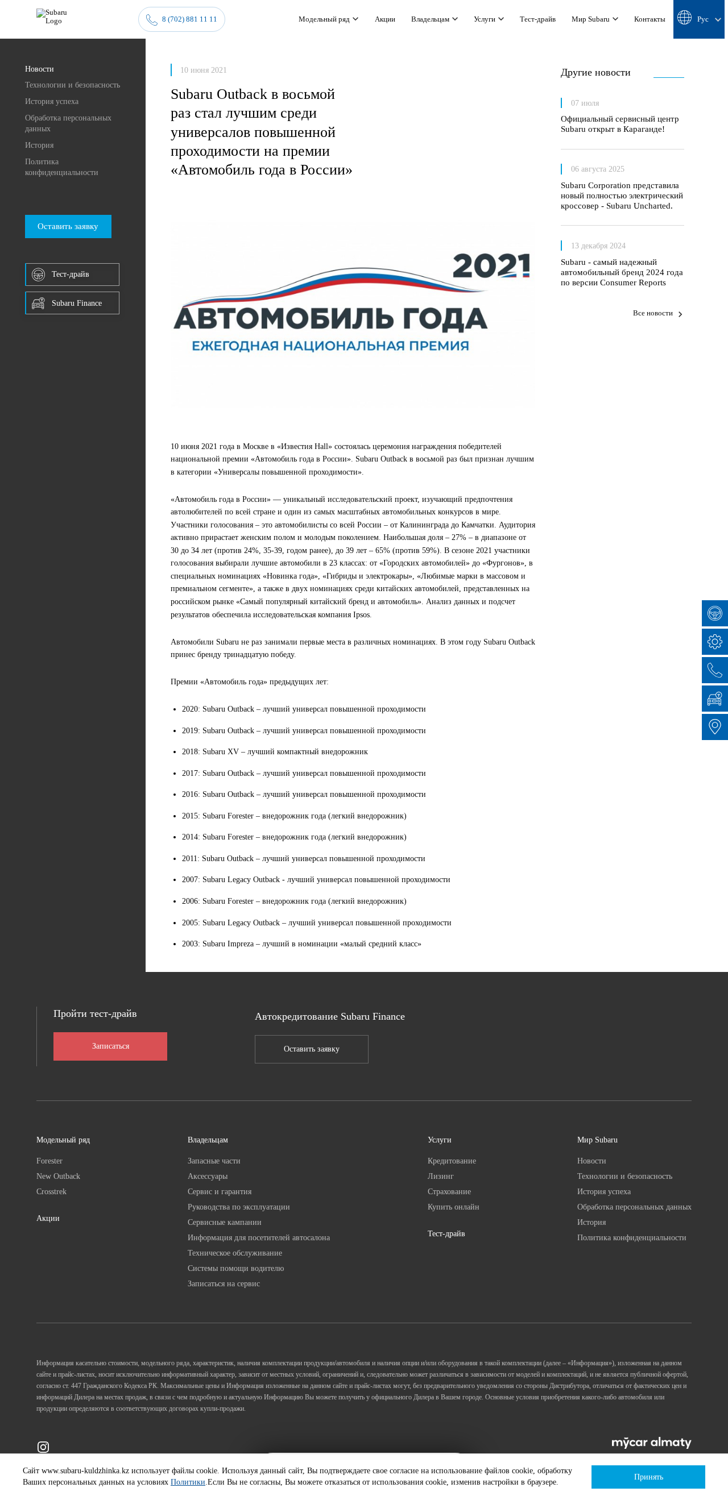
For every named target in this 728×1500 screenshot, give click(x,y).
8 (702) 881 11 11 (189, 19)
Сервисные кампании (225, 1222)
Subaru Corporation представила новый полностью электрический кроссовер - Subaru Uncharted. (622, 195)
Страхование (449, 1191)
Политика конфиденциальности (61, 167)
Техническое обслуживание (235, 1252)
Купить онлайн (453, 1206)
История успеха (51, 101)
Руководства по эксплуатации (239, 1206)
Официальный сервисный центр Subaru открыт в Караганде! (620, 124)
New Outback (58, 1176)
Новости (39, 68)
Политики (188, 1482)
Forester (49, 1160)
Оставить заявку (312, 1049)
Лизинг (441, 1176)
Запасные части (214, 1160)
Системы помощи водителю (236, 1268)
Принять (648, 1477)
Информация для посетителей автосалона (259, 1237)
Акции (48, 1218)
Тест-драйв (446, 1233)
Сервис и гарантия (219, 1191)
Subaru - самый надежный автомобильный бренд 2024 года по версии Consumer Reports (622, 272)
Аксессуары (208, 1176)
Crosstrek (51, 1191)
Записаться (110, 1046)
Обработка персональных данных (68, 123)
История (39, 144)
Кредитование (452, 1160)
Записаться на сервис (224, 1283)
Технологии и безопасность (72, 84)
